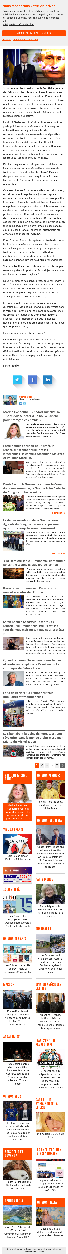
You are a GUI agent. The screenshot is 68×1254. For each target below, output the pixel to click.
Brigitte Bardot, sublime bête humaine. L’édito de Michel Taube (18, 1185)
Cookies (41, 1252)
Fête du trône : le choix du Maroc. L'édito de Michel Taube (50, 805)
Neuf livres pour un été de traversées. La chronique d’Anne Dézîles (17, 968)
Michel (25, 397)
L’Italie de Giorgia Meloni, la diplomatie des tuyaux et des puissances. (50, 1232)
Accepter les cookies (34, 33)
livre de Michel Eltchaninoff (30, 284)
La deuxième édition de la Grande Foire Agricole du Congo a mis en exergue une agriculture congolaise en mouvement (31, 524)
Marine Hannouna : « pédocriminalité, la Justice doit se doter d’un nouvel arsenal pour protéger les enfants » (31, 416)
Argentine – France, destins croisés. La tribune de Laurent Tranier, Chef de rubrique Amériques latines (50, 1022)
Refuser (6, 39)
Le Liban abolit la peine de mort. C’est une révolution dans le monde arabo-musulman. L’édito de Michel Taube (33, 738)
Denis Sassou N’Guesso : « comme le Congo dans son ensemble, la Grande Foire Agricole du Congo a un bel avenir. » (34, 488)
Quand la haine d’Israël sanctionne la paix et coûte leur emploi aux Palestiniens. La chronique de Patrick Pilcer (32, 664)
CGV (50, 1249)
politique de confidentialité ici (18, 24)
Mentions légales (40, 1249)
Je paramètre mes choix (25, 39)
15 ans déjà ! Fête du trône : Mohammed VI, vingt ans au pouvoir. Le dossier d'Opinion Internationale (17, 1018)
